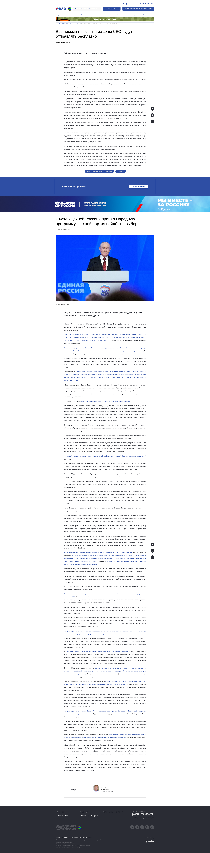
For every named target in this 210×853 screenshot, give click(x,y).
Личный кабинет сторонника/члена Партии (138, 9)
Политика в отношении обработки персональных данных (73, 845)
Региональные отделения (113, 812)
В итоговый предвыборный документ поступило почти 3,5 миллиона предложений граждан (98, 552)
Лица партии (71, 15)
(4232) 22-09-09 (142, 814)
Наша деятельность (86, 15)
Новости (77, 23)
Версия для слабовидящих (146, 3)
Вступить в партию (148, 15)
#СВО (120, 171)
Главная (58, 23)
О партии (58, 15)
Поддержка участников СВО (105, 19)
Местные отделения (104, 15)
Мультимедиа (132, 15)
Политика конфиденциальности (65, 844)
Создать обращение (138, 186)
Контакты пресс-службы (89, 816)
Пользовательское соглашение (65, 842)
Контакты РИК (62, 816)
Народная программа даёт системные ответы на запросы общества (106, 401)
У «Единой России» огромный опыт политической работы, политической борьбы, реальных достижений (105, 456)
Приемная (119, 15)
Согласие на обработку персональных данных (69, 847)
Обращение (111, 9)
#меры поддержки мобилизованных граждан (99, 171)
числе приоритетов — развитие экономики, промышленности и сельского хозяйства (96, 652)
